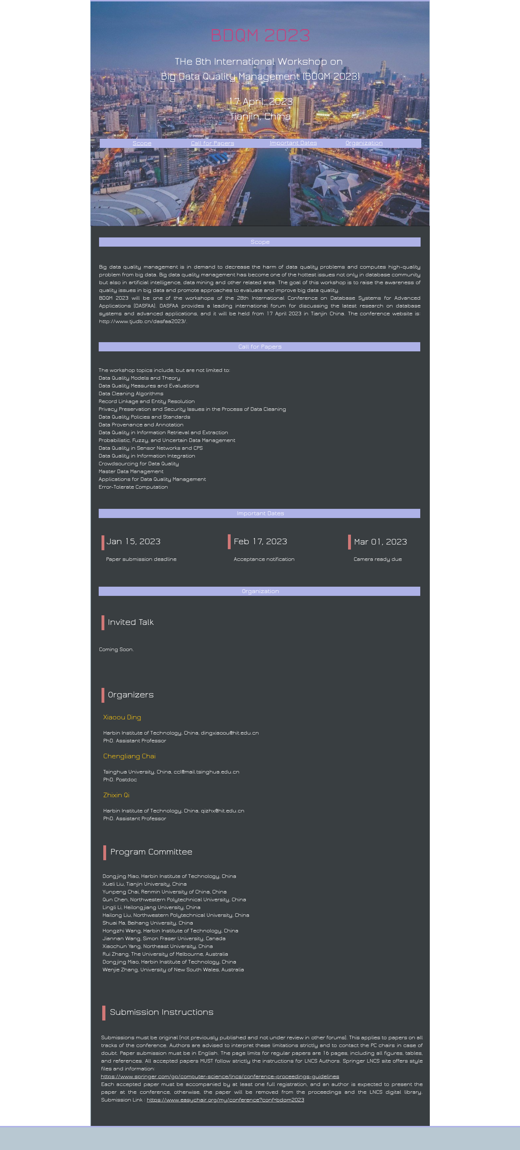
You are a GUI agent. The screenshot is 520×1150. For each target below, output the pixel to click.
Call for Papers (212, 143)
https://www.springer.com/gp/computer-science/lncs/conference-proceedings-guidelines (220, 1076)
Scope (142, 143)
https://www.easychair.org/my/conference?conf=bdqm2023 (225, 1100)
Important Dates (293, 142)
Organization (364, 142)
